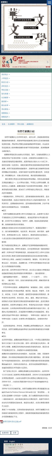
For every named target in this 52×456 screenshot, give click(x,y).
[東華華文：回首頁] (26, 28)
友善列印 (5, 433)
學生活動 (20, 124)
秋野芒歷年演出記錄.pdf (12, 422)
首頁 (3, 124)
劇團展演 (30, 124)
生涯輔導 (11, 124)
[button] (4, 62)
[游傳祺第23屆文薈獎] (26, 61)
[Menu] (49, 2)
